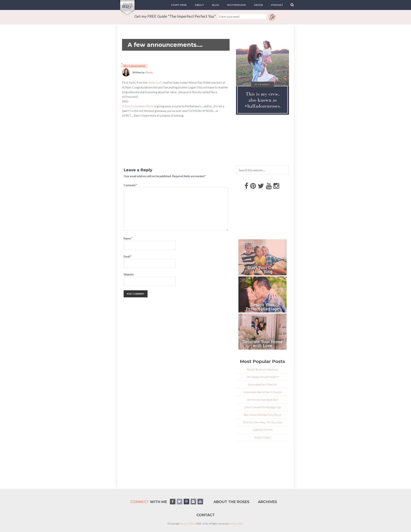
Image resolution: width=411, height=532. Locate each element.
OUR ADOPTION (262, 429)
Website (129, 274)
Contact (206, 515)
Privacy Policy (237, 523)
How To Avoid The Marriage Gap (263, 407)
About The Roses (231, 502)
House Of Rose (187, 523)
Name (128, 238)
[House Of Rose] (127, 14)
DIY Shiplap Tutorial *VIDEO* (262, 376)
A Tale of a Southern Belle (138, 106)
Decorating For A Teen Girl (262, 384)
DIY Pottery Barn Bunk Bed (262, 399)
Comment (130, 185)
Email (128, 256)
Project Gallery (262, 437)
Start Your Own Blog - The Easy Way (262, 422)
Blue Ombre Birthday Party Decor (262, 414)
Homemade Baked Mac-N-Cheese (262, 392)
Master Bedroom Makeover (262, 369)
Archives (267, 502)
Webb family (156, 82)
